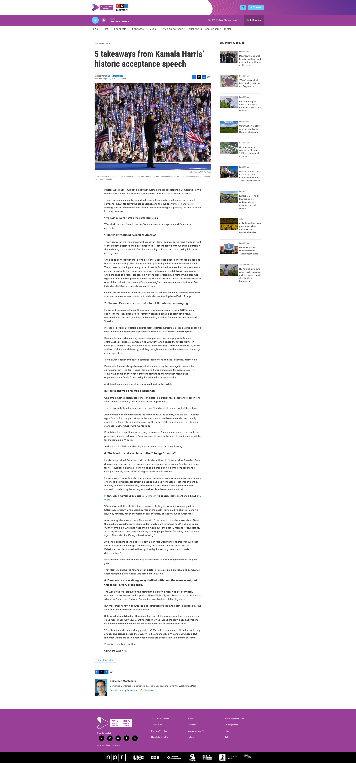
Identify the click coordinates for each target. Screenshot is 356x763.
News (95, 29)
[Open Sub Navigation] (100, 29)
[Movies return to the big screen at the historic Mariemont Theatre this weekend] (229, 172)
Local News (244, 52)
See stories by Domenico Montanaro (131, 690)
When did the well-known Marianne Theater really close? (249, 250)
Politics (242, 191)
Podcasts (138, 29)
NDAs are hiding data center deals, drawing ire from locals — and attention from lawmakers (249, 275)
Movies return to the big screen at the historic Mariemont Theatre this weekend (249, 176)
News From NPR (102, 43)
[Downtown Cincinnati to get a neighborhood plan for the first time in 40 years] (229, 57)
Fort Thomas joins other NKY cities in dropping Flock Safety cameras (250, 106)
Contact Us (192, 725)
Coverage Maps (231, 725)
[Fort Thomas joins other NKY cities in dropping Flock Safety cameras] (229, 102)
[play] (95, 20)
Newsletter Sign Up (159, 737)
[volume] (103, 20)
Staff (226, 737)
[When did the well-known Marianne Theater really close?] (229, 248)
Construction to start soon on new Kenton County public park (249, 128)
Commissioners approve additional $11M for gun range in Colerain (249, 151)
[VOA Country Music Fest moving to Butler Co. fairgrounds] (229, 81)
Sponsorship (213, 29)
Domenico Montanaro (113, 75)
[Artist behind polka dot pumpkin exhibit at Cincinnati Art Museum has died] (229, 224)
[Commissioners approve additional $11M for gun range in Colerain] (229, 148)
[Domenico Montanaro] (101, 687)
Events (191, 719)
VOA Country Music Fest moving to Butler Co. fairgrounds (249, 83)
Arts (241, 219)
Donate (257, 7)
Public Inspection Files (234, 719)
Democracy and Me (196, 731)
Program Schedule (159, 731)
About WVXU (157, 725)
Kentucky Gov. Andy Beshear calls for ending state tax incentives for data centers (249, 202)
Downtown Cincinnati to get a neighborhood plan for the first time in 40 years (250, 60)
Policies (191, 737)
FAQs (227, 731)
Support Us (196, 29)
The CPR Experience (160, 719)
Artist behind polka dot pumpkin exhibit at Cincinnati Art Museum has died (250, 227)
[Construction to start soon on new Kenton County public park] (229, 127)
